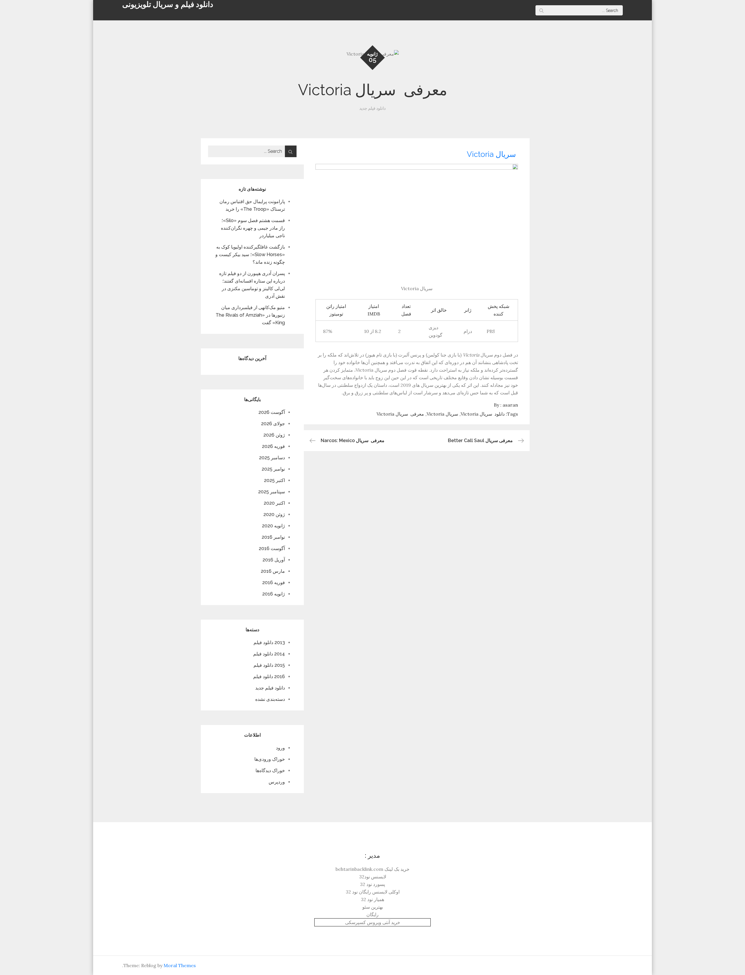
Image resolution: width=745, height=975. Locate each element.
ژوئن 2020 (274, 514)
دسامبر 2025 (272, 457)
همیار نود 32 (372, 899)
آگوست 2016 (272, 548)
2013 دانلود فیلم (269, 642)
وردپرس (277, 782)
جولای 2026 (273, 423)
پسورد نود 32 (372, 884)
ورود (280, 748)
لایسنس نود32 (372, 877)
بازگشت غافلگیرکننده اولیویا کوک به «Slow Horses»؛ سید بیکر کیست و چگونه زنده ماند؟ (250, 254)
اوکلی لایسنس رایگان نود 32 (373, 892)
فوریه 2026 (273, 446)
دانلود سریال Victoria (483, 414)
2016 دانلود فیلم (269, 676)
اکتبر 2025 (274, 480)
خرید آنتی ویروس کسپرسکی (372, 922)
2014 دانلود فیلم (269, 654)
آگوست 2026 (271, 412)
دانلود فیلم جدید (372, 108)
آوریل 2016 (273, 560)
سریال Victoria (492, 154)
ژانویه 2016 (273, 594)
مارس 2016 (273, 571)
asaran (510, 405)
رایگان (372, 914)
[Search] (541, 10)
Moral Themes (180, 965)
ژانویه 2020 (273, 526)
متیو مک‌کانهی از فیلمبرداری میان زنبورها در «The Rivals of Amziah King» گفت (250, 315)
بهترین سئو (372, 907)
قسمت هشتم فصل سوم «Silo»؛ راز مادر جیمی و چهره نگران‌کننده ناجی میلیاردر (253, 228)
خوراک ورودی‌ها (269, 759)
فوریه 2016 (273, 582)
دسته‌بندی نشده (270, 699)
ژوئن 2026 (274, 435)
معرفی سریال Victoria (400, 414)
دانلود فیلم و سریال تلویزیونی (167, 4)
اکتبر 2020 (274, 503)
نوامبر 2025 (273, 469)
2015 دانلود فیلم (269, 665)
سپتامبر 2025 (271, 491)
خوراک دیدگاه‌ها (270, 770)
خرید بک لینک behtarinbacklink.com (372, 869)
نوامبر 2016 (273, 537)
